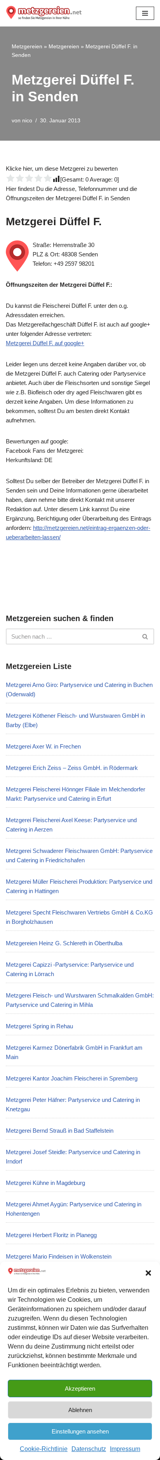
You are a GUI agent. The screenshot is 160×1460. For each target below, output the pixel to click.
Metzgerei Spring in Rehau (39, 1026)
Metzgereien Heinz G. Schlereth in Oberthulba (64, 943)
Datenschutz (88, 1449)
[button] (148, 1273)
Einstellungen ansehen (80, 1431)
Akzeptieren (80, 1388)
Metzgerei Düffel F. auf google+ (45, 343)
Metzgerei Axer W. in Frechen (43, 746)
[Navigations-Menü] (145, 13)
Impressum (125, 1449)
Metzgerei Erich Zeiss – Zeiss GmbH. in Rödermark (72, 767)
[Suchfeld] (145, 636)
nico (27, 121)
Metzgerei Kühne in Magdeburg (45, 1182)
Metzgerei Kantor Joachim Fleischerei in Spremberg (71, 1078)
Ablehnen (80, 1410)
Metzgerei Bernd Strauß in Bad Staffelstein (59, 1130)
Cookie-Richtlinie (44, 1449)
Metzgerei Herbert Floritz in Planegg (51, 1235)
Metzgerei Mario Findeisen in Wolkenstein (58, 1256)
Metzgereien (27, 46)
